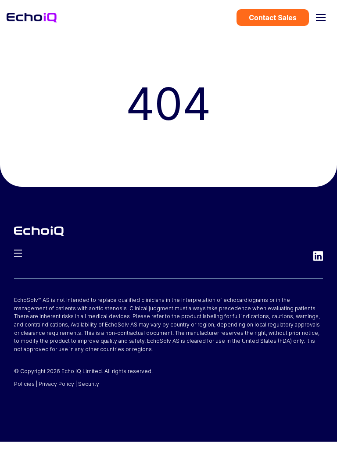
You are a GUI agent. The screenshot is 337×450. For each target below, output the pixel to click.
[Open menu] (320, 17)
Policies (24, 384)
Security (88, 384)
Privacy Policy (56, 384)
